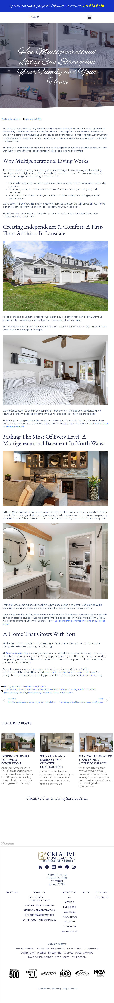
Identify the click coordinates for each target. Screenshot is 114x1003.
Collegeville (92, 948)
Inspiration (70, 926)
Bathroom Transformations (40, 910)
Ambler (19, 948)
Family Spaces (12, 686)
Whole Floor (69, 916)
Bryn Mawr (43, 948)
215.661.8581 (93, 6)
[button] (89, 17)
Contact (101, 892)
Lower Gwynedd (84, 952)
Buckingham (57, 948)
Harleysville (54, 952)
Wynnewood (79, 957)
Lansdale (68, 952)
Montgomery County (15, 692)
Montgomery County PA (40, 692)
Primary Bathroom (63, 692)
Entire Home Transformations (39, 919)
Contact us (89, 675)
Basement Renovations (27, 689)
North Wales (62, 957)
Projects (42, 686)
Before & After (70, 931)
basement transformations (57, 672)
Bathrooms (69, 907)
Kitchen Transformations (39, 905)
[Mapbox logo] (7, 843)
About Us (12, 892)
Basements (69, 921)
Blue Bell (29, 948)
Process (39, 892)
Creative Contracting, (17, 653)
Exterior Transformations (39, 915)
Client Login (101, 897)
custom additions (85, 672)
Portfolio (69, 892)
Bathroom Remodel (51, 689)
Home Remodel (29, 686)
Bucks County (70, 689)
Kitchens (69, 902)
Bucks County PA (87, 689)
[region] (57, 824)
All (69, 897)
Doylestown (28, 952)
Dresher (41, 952)
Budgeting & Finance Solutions (40, 899)
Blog (86, 892)
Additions (9, 689)
